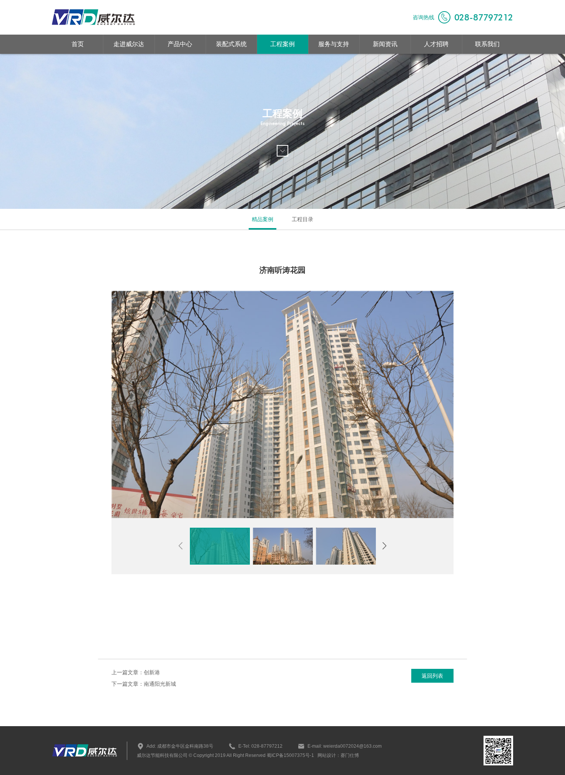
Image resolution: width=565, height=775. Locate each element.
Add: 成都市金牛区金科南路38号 (179, 746)
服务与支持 (333, 44)
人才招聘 (436, 44)
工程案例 (282, 44)
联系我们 (487, 44)
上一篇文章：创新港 (135, 672)
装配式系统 (231, 44)
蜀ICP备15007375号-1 (290, 755)
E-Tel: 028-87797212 (260, 746)
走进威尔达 (128, 44)
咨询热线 (463, 17)
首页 (77, 44)
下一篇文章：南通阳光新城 (143, 684)
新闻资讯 (385, 44)
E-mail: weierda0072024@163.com (344, 746)
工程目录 (302, 219)
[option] (282, 404)
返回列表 (432, 676)
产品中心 (180, 44)
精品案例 (262, 219)
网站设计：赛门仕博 (338, 755)
